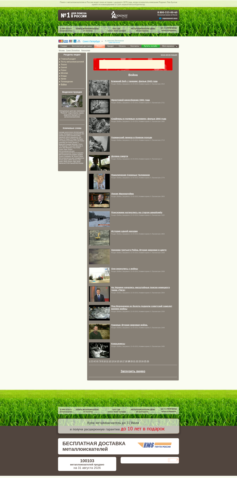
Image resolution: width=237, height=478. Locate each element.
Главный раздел (68, 59)
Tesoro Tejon (63, 149)
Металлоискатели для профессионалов (67, 152)
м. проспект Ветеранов (114, 40)
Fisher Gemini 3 (73, 142)
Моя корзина (168, 46)
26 (148, 361)
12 (110, 361)
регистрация (171, 55)
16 (121, 361)
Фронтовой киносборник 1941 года (130, 100)
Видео (99, 46)
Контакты (134, 46)
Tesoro (64, 65)
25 (145, 361)
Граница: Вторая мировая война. (129, 325)
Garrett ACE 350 (64, 163)
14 (115, 361)
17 (123, 361)
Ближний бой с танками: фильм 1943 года (134, 81)
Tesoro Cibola (78, 156)
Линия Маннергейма (122, 194)
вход (163, 55)
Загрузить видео (133, 371)
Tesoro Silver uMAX (65, 160)
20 (131, 361)
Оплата (122, 46)
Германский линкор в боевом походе (131, 137)
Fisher (63, 70)
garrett (81, 132)
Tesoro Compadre (77, 153)
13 (112, 361)
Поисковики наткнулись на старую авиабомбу (136, 212)
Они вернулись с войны (124, 268)
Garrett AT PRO (75, 136)
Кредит (110, 46)
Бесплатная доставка (82, 46)
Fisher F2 (62, 139)
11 (107, 361)
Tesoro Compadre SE (66, 156)
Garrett (64, 67)
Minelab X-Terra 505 (69, 146)
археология (69, 132)
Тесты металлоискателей (72, 62)
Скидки (63, 46)
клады (61, 134)
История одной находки (124, 231)
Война (64, 84)
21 (134, 361)
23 (140, 361)
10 (104, 361)
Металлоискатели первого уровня (71, 155)
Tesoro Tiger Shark (74, 161)
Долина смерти (119, 156)
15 (118, 361)
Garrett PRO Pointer (76, 163)
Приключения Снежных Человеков (130, 175)
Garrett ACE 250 (78, 134)
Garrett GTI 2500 (64, 136)
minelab (76, 132)
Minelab (64, 73)
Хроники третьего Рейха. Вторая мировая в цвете (139, 250)
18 (126, 361)
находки (62, 132)
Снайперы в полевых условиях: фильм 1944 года (138, 119)
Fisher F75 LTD (74, 141)
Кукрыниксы (118, 343)
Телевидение (67, 82)
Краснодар (85, 50)
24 (142, 361)
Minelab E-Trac (71, 148)
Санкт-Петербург (73, 50)
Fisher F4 (69, 139)
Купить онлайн (150, 46)
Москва (62, 50)
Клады (64, 76)
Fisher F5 (75, 139)
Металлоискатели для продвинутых (71, 158)
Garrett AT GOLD (64, 137)
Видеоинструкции (65, 144)
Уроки (63, 79)
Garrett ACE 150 (75, 137)
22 (137, 361)
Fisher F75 (65, 141)
